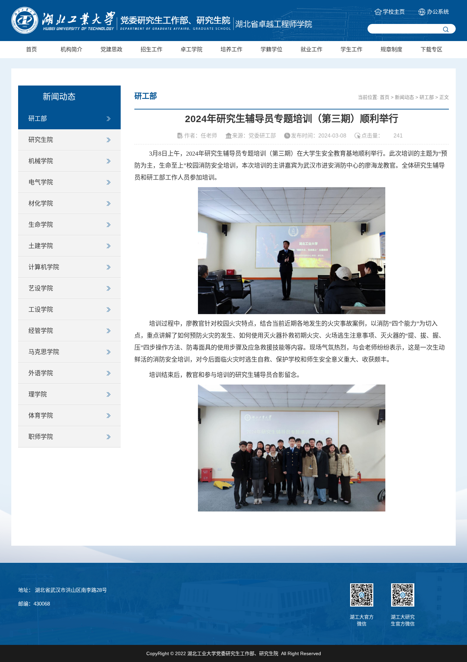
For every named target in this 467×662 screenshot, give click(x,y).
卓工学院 (191, 49)
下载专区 (431, 49)
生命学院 (40, 224)
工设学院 (40, 309)
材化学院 (40, 203)
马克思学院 (43, 352)
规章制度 (391, 49)
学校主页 (394, 12)
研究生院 (40, 140)
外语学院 (40, 373)
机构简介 (71, 49)
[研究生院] (161, 20)
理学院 (37, 394)
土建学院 (40, 246)
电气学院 (40, 182)
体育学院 (40, 415)
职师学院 (40, 436)
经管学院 (40, 330)
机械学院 (40, 161)
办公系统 (438, 12)
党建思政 (111, 49)
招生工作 (151, 49)
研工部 (37, 118)
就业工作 (311, 49)
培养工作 (231, 49)
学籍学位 (271, 49)
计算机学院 (43, 267)
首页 (31, 49)
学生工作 (351, 49)
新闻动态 (404, 97)
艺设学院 (40, 288)
